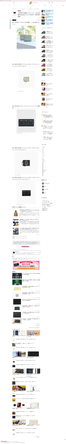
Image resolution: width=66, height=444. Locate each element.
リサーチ (57, 5)
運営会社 (19, 442)
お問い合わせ (10, 442)
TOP (3, 5)
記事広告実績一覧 (43, 210)
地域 (42, 168)
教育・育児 (45, 5)
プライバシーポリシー (14, 442)
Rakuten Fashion (20, 49)
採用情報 (21, 442)
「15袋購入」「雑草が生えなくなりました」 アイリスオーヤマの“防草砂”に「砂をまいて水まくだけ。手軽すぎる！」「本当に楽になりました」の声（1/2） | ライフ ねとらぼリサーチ (48, 139)
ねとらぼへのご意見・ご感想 (45, 201)
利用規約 (65, 439)
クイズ (21, 5)
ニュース (9, 5)
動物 (50, 5)
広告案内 (7, 442)
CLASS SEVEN (46, 189)
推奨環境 (24, 442)
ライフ (43, 158)
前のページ (24, 246)
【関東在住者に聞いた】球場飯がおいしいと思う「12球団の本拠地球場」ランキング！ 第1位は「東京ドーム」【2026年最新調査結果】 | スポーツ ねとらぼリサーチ (48, 117)
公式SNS (5, 442)
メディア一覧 (2, 442)
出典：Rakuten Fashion (15, 15)
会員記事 (63, 5)
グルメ (27, 5)
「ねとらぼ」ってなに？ (44, 200)
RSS (17, 442)
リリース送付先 (43, 207)
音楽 (42, 175)
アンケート (43, 80)
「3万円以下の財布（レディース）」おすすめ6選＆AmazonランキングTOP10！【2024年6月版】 (29, 14)
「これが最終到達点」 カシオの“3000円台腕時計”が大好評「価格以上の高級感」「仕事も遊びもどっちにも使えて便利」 (49, 43)
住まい (39, 5)
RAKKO (39, 18)
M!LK (45, 186)
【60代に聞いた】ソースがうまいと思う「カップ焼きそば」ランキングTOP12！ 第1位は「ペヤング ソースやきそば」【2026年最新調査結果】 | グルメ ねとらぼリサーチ (48, 128)
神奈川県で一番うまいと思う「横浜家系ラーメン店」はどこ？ (49, 105)
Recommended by (35, 325)
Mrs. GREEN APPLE (47, 183)
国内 (42, 165)
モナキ (45, 192)
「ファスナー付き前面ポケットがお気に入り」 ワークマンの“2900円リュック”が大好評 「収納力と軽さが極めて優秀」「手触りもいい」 (49, 75)
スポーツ (43, 152)
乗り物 (43, 159)
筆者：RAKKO (17, 251)
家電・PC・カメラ (44, 169)
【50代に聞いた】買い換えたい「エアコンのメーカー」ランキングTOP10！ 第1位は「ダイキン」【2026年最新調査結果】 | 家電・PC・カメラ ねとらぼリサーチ (48, 133)
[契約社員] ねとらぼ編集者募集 (45, 204)
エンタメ (15, 5)
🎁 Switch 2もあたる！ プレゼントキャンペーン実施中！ (5, 0)
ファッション (43, 155)
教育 (42, 172)
